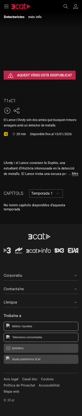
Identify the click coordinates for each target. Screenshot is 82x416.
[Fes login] (75, 6)
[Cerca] (68, 6)
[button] (41, 274)
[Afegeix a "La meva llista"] (7, 110)
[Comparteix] (16, 110)
